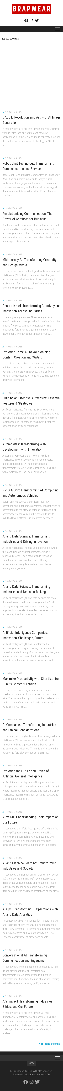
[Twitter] (37, 20)
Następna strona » (50, 1043)
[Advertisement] (31, 75)
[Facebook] (26, 20)
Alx (48, 1074)
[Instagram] (31, 20)
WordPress (30, 1074)
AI (3, 112)
